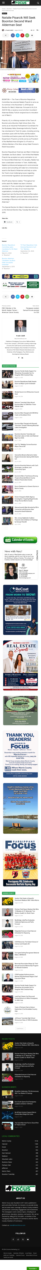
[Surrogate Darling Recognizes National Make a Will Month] (7, 956)
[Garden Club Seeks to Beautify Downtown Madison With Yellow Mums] (7, 901)
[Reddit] (18, 1239)
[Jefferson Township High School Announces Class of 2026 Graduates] (7, 1021)
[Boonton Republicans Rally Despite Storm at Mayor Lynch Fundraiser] (7, 384)
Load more (20, 1028)
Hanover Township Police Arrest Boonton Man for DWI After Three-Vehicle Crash (25, 404)
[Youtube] (28, 1239)
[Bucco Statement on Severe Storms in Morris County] (7, 489)
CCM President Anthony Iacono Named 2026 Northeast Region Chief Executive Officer (26, 976)
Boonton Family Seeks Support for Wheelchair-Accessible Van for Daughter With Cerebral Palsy (25, 373)
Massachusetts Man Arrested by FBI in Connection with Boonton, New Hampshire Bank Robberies (27, 509)
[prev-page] (3, 528)
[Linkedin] (22, 357)
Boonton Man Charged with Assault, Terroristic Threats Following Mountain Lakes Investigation (27, 425)
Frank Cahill (9, 30)
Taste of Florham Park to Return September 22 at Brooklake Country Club (26, 1009)
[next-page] (6, 528)
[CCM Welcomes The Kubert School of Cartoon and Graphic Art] (7, 945)
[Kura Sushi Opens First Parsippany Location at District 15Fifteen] (7, 1105)
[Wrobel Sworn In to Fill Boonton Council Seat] (7, 395)
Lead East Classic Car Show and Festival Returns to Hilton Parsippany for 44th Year (26, 998)
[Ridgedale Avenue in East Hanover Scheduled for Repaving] (7, 934)
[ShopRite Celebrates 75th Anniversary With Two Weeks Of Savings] (7, 1094)
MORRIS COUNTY (8, 893)
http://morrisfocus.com (20, 338)
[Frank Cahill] (3, 30)
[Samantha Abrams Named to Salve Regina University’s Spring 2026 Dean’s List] (7, 458)
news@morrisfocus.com (17, 1225)
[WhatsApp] (27, 35)
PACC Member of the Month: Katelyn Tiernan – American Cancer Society (10, 310)
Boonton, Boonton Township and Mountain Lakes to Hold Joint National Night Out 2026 (26, 436)
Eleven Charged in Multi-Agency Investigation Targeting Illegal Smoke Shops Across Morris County (26, 499)
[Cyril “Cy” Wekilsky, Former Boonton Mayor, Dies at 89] (7, 447)
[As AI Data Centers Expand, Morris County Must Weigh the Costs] (7, 1115)
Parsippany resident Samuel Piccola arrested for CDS (31, 310)
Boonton (9, 9)
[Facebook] (13, 35)
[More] (32, 35)
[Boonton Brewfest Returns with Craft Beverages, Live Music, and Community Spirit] (7, 468)
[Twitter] (18, 35)
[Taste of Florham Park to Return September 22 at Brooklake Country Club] (7, 1010)
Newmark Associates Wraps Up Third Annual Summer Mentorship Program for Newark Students (26, 965)
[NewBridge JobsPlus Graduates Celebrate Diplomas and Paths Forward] (7, 923)
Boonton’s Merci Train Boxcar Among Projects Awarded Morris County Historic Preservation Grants (26, 478)
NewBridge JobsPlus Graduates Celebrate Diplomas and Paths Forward (25, 922)
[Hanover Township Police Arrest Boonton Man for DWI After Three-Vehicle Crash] (7, 405)
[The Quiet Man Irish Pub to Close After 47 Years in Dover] (7, 1126)
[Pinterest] (22, 35)
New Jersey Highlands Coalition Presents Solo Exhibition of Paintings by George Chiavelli (26, 520)
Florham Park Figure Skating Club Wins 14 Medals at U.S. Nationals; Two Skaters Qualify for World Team (27, 911)
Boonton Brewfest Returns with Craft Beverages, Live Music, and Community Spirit (26, 467)
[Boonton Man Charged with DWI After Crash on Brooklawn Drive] (7, 416)
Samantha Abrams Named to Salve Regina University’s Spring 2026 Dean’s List (27, 457)
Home (3, 9)
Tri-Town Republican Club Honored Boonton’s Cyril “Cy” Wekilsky (28, 247)
